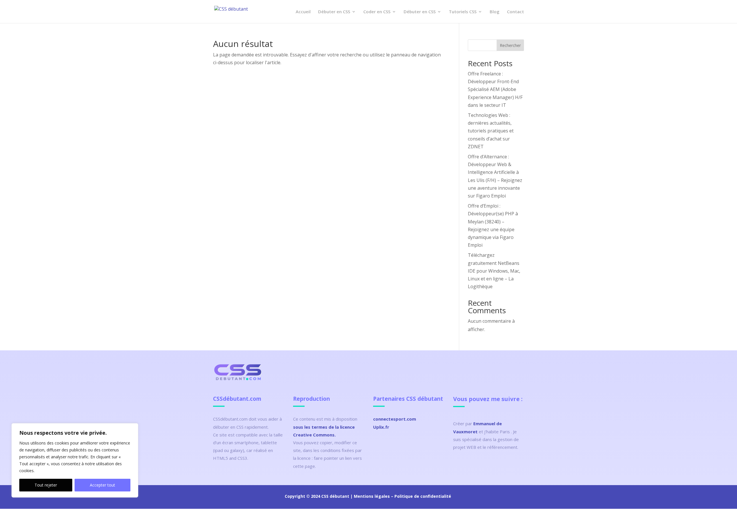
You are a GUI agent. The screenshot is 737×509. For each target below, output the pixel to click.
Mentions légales (372, 496)
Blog (494, 12)
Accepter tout (102, 485)
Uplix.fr (381, 427)
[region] (75, 460)
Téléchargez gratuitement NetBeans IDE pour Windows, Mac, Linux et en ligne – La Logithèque (494, 271)
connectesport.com (394, 419)
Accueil (303, 12)
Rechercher (510, 45)
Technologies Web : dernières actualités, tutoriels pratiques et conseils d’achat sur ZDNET (491, 131)
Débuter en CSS (334, 12)
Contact (515, 12)
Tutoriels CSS (462, 12)
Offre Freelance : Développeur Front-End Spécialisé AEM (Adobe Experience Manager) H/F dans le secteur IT (495, 89)
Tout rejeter (46, 485)
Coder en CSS (376, 12)
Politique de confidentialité (422, 496)
